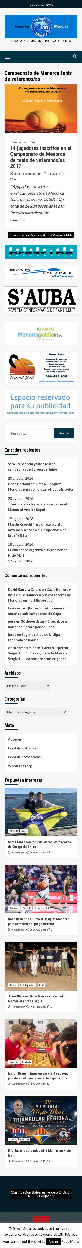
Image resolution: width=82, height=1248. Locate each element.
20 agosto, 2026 (38, 852)
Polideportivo (19, 142)
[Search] (74, 56)
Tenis (34, 142)
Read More (70, 1241)
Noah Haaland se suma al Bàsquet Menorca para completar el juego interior (41, 486)
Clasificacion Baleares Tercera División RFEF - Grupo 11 (41, 1194)
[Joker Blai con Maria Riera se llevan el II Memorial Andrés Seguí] (41, 966)
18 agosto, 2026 (38, 1084)
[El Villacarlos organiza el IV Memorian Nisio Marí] (41, 1120)
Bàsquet (13, 908)
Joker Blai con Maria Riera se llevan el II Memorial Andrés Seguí (38, 507)
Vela (24, 830)
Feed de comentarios (25, 757)
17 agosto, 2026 (38, 1161)
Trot (41, 985)
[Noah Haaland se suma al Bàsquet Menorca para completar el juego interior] (41, 889)
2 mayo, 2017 (56, 173)
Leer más (17, 220)
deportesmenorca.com (28, 173)
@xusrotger (18, 852)
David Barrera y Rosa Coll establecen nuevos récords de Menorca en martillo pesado (39, 594)
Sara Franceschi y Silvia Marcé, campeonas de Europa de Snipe (32, 466)
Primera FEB (42, 908)
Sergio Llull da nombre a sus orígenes (37, 659)
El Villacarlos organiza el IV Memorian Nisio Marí (37, 552)
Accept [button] (53, 1241)
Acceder (15, 739)
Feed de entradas (22, 748)
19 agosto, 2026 (38, 1006)
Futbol (12, 1139)
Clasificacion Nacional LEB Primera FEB (41, 235)
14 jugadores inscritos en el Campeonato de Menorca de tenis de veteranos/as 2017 (41, 157)
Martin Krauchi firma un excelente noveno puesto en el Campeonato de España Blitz (37, 529)
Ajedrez (13, 1062)
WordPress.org (20, 766)
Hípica (12, 985)
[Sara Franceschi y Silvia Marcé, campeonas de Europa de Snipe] (41, 812)
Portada (13, 830)
